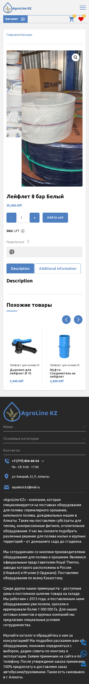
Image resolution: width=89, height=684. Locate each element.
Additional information (57, 268)
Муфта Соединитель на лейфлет (62, 373)
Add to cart (55, 217)
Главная (11, 35)
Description (20, 268)
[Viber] (12, 252)
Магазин (26, 35)
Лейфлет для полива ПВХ (26, 365)
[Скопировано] (23, 231)
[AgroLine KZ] (17, 7)
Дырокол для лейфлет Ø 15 (20, 371)
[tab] (20, 268)
